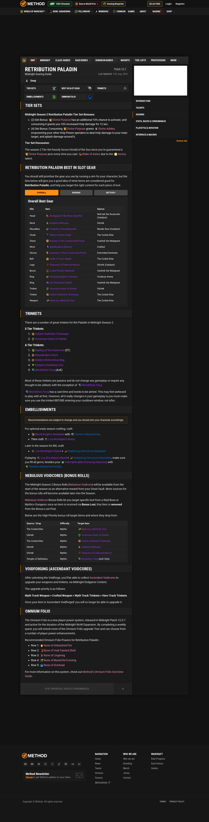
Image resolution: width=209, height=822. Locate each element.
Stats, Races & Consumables (151, 121)
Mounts (125, 60)
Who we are (129, 758)
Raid (81, 60)
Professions (158, 60)
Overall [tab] (41, 192)
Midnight (45, 60)
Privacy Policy (177, 801)
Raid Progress (158, 758)
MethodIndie (101, 782)
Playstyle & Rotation (147, 128)
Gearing (140, 114)
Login (169, 4)
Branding (127, 763)
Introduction (143, 101)
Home (98, 758)
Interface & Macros (146, 134)
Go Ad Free (154, 4)
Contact (127, 777)
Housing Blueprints (115, 4)
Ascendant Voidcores (102, 577)
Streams (99, 773)
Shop (169, 11)
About (143, 11)
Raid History (157, 763)
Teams (98, 768)
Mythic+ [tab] (111, 192)
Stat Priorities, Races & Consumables (67, 688)
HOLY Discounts (63, 4)
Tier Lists (140, 60)
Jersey (126, 773)
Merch (126, 768)
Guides (154, 768)
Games (131, 11)
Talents (140, 107)
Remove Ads (182, 141)
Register (180, 4)
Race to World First (87, 4)
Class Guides (62, 60)
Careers (99, 777)
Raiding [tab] (76, 192)
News (97, 763)
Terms (163, 801)
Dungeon (104, 60)
